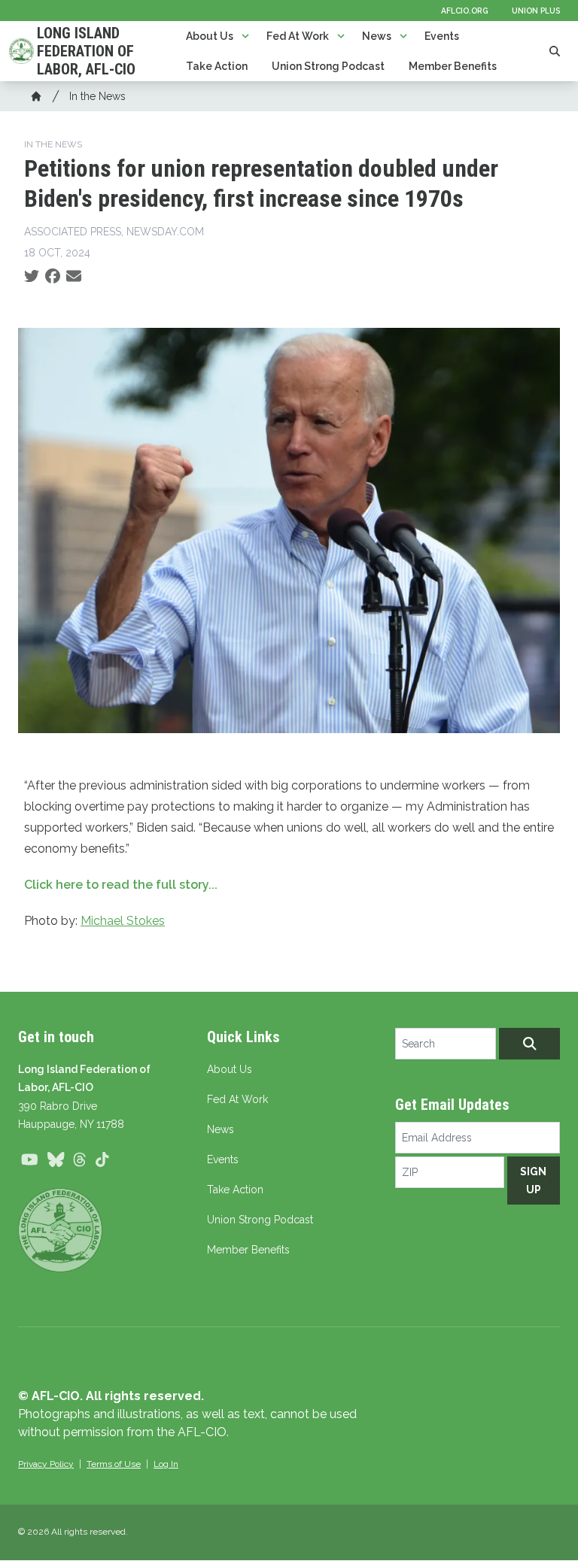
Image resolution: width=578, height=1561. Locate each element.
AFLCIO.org (464, 10)
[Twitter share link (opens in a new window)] (31, 277)
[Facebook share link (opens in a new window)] (52, 277)
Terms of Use (114, 1464)
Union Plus (536, 10)
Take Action (217, 66)
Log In (166, 1464)
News (376, 36)
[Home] (36, 96)
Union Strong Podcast (328, 66)
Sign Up (533, 1180)
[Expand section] (245, 36)
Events (441, 36)
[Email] (73, 277)
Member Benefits (453, 66)
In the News (97, 96)
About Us (209, 36)
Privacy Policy (46, 1464)
